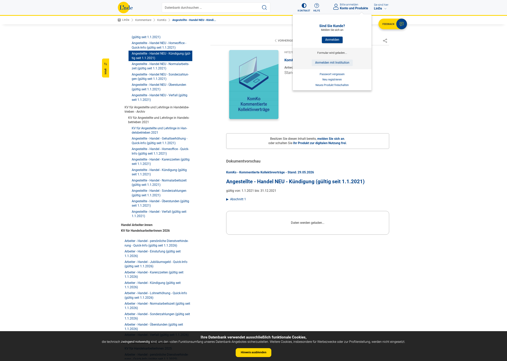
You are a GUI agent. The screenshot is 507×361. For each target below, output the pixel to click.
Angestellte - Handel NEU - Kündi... (194, 20)
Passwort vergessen (332, 74)
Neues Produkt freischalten (332, 85)
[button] (304, 7)
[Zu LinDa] (125, 7)
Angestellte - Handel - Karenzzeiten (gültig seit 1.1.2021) (161, 162)
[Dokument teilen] (385, 40)
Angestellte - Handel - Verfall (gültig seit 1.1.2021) (159, 214)
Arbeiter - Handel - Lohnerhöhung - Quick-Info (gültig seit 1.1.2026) (156, 295)
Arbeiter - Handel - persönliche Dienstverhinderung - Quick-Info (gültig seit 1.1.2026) (156, 243)
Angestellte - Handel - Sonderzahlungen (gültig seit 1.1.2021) (159, 193)
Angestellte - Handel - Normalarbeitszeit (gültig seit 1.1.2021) (159, 183)
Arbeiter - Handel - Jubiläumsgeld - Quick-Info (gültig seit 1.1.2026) (156, 264)
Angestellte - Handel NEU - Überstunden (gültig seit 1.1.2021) (159, 87)
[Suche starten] (264, 7)
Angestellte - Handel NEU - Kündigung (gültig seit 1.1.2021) (161, 56)
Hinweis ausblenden (253, 352)
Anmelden (332, 40)
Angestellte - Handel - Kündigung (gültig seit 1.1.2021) (159, 172)
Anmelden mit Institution (332, 62)
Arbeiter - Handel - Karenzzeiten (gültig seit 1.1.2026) (154, 274)
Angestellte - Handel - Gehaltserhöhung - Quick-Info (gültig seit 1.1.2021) (159, 141)
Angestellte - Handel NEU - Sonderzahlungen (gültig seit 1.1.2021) (160, 77)
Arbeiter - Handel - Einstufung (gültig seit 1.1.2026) (153, 253)
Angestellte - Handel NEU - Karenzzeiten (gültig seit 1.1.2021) (159, 35)
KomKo (161, 20)
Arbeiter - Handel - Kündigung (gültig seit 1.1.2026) (153, 285)
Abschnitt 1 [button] (238, 199)
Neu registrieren (332, 79)
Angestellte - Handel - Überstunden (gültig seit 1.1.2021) (160, 203)
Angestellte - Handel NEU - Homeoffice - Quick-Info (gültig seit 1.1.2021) (159, 45)
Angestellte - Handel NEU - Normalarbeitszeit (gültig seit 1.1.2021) (160, 66)
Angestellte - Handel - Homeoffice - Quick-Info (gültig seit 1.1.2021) (160, 151)
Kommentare (143, 20)
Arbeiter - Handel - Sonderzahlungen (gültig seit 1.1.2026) (157, 316)
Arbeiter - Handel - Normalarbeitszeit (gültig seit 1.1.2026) (157, 306)
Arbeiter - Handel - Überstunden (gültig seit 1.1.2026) (154, 327)
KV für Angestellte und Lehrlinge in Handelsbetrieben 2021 (159, 130)
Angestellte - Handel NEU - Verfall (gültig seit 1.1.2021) (159, 97)
